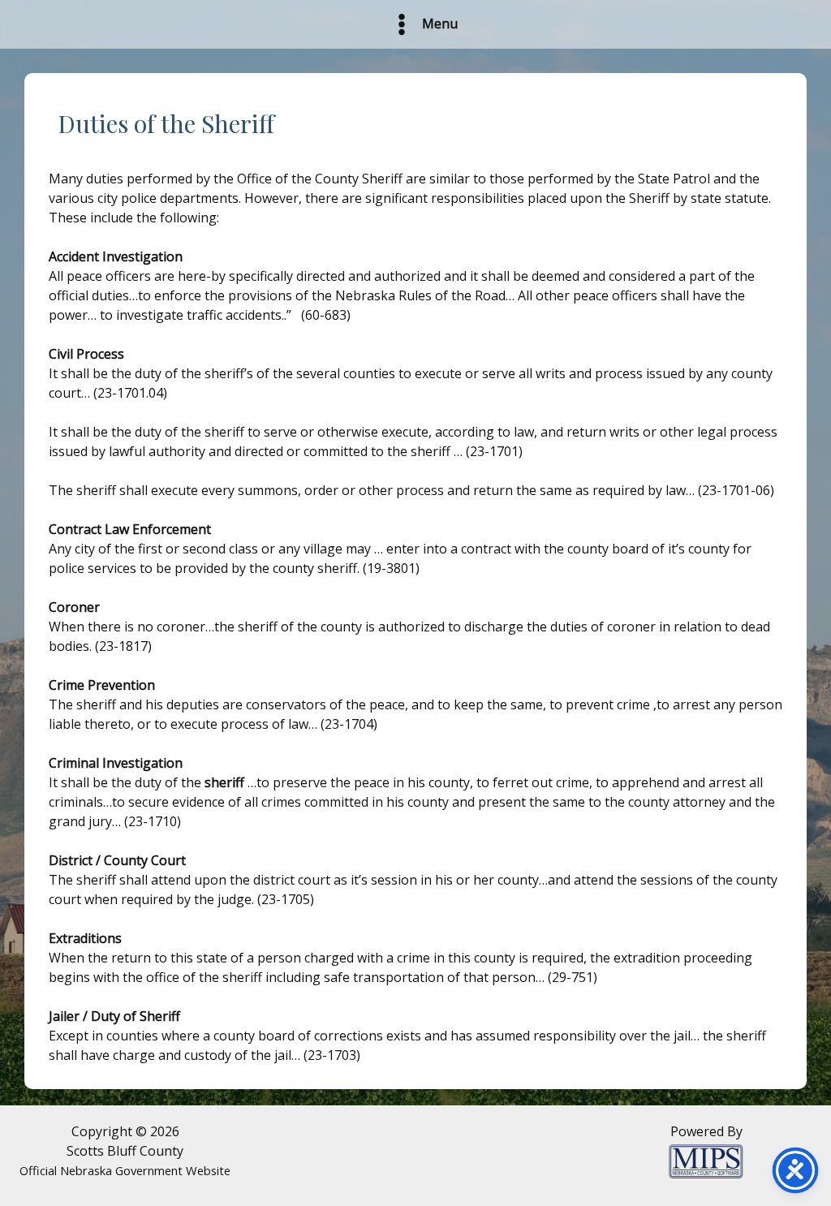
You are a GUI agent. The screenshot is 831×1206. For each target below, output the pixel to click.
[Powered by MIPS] (706, 1160)
